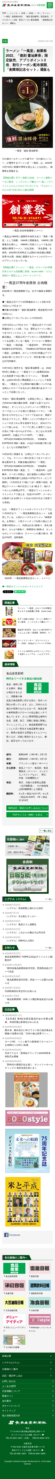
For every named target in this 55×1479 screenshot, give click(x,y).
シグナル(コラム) (10, 1362)
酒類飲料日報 (37, 1293)
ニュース (14, 13)
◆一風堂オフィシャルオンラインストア (22, 586)
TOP (4, 13)
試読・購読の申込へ (17, 852)
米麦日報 (9, 1293)
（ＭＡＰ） (37, 1434)
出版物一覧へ (14, 846)
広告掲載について (11, 1391)
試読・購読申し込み (12, 1375)
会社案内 (6, 1400)
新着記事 (6, 1355)
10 (38, 13)
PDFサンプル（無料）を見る (27, 814)
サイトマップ (9, 1410)
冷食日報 (35, 1310)
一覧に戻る (47, 830)
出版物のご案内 (10, 1369)
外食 (23, 13)
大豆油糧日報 (11, 1310)
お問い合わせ (9, 1381)
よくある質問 (9, 1386)
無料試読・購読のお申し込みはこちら (27, 808)
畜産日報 (35, 1276)
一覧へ (50, 899)
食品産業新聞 (11, 1276)
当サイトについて (11, 1405)
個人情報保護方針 (11, 1415)
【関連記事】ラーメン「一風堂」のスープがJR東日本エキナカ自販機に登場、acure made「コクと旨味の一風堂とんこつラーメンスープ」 (27, 271)
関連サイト (7, 1395)
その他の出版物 (12, 1347)
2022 (31, 13)
